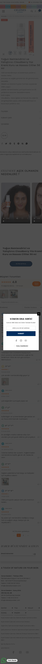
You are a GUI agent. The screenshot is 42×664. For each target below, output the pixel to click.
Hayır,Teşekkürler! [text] (22, 346)
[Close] (38, 313)
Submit (21, 333)
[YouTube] (25, 340)
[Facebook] (16, 340)
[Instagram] (21, 340)
